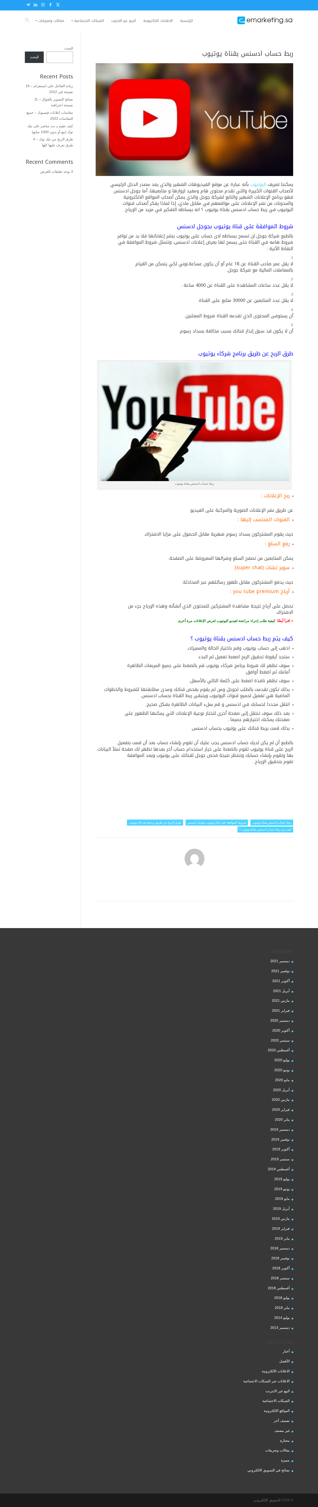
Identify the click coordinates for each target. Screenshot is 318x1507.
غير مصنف (282, 1431)
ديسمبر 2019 (280, 1129)
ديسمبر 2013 (280, 1328)
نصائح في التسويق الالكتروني (268, 1470)
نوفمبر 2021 (280, 971)
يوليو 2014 (282, 1318)
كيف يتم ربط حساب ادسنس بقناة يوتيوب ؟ (265, 829)
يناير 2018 (282, 1308)
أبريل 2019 (281, 1209)
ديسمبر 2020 (280, 1020)
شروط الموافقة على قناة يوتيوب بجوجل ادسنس (216, 822)
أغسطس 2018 (279, 1288)
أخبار (286, 1351)
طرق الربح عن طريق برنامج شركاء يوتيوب (155, 822)
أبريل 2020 (281, 1090)
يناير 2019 (282, 1238)
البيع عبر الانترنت (278, 1391)
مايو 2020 (282, 1080)
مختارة (285, 1441)
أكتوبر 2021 (281, 981)
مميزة (285, 1460)
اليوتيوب (258, 184)
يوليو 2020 (282, 1060)
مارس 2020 (281, 1100)
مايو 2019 (282, 1199)
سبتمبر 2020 (280, 1040)
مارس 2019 (281, 1219)
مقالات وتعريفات (277, 1450)
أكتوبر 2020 (281, 1030)
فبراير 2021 (281, 1010)
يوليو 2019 (282, 1179)
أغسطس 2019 (279, 1169)
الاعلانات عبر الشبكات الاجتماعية (266, 1381)
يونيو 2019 (282, 1189)
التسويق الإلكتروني (267, 1500)
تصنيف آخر (282, 1421)
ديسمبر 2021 (280, 961)
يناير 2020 (282, 1119)
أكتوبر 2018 (281, 1268)
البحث (68, 48)
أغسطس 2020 (279, 1050)
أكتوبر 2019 (281, 1149)
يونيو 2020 (282, 1070)
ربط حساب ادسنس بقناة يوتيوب (271, 822)
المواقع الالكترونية (277, 1411)
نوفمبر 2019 (280, 1139)
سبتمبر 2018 (280, 1278)
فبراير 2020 (281, 1110)
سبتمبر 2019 (280, 1159)
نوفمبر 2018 (280, 1258)
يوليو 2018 (282, 1298)
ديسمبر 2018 (280, 1248)
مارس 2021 (281, 1001)
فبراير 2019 (281, 1228)
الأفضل (284, 1361)
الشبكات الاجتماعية (276, 1401)
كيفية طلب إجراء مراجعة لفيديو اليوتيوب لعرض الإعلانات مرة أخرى (226, 621)
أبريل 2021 (281, 991)
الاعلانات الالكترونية (276, 1371)
